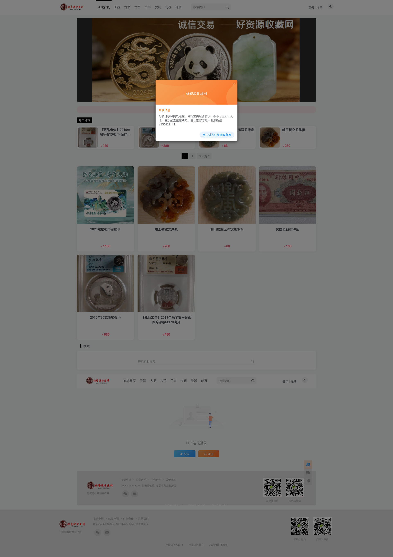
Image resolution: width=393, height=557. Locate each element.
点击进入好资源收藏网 (217, 135)
